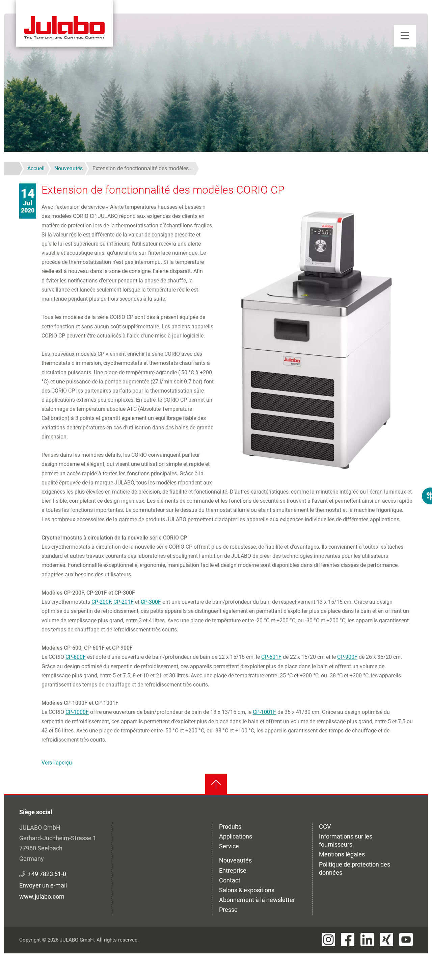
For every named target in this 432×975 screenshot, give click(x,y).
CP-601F (271, 657)
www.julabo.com (41, 896)
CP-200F (101, 602)
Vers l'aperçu (57, 762)
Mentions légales (342, 854)
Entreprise (232, 870)
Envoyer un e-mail (43, 885)
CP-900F (347, 657)
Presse (228, 909)
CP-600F (75, 657)
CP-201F (123, 602)
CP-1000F (77, 712)
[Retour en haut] (216, 784)
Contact (229, 880)
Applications (235, 836)
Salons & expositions (246, 890)
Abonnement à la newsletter (257, 899)
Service (229, 846)
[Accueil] (64, 23)
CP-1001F (264, 712)
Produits (230, 826)
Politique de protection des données (354, 868)
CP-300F (151, 602)
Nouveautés (235, 860)
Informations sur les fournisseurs (345, 840)
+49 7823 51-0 (47, 873)
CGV (325, 826)
